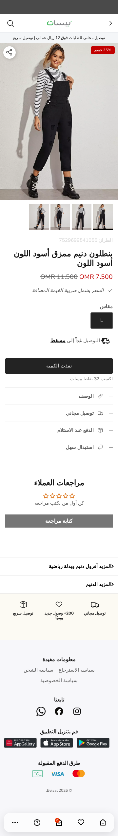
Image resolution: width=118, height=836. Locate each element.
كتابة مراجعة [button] (59, 521)
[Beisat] (59, 23)
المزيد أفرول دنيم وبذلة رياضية (80, 566)
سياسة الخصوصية (59, 680)
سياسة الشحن (38, 670)
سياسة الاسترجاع (77, 670)
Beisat (52, 790)
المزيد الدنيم (98, 584)
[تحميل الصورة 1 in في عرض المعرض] (59, 121)
